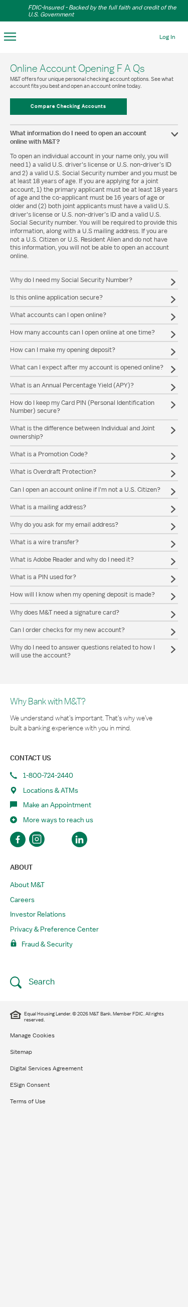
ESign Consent (30, 1085)
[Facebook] (18, 839)
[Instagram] (38, 839)
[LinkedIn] (79, 839)
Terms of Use (28, 1101)
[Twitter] (59, 839)
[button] (94, 137)
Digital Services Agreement (46, 1068)
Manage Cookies (32, 1035)
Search (41, 982)
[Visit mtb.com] (94, 36)
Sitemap (21, 1052)
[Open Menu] (10, 37)
